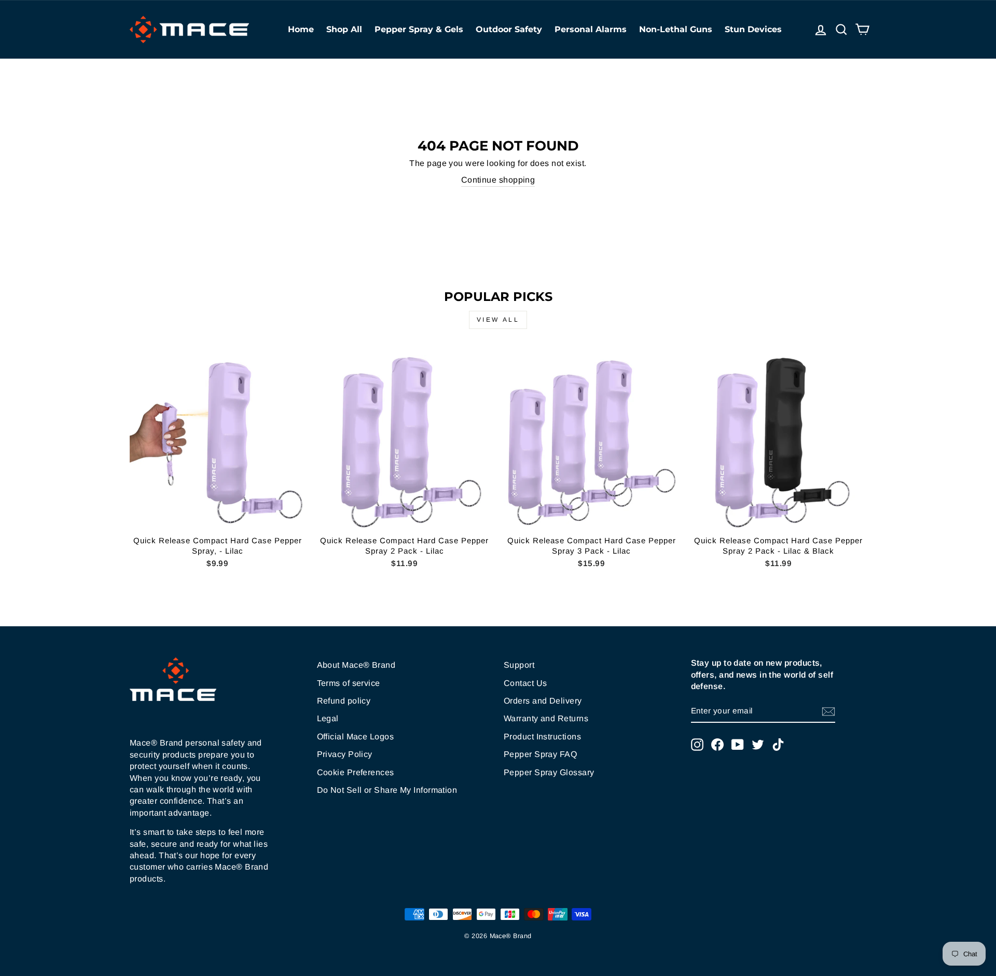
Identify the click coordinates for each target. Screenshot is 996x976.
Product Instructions (542, 736)
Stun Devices (753, 29)
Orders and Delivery (543, 700)
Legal (328, 718)
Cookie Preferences (355, 772)
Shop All (344, 29)
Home (301, 29)
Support (519, 665)
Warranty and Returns (546, 718)
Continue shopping (498, 179)
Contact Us (525, 683)
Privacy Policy (344, 754)
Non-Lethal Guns (675, 29)
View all (498, 319)
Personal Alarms (591, 29)
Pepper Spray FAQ (540, 754)
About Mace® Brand (356, 665)
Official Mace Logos (355, 736)
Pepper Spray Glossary (549, 772)
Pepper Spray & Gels (419, 29)
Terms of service (348, 683)
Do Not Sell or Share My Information (387, 790)
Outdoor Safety (509, 29)
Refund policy (344, 700)
